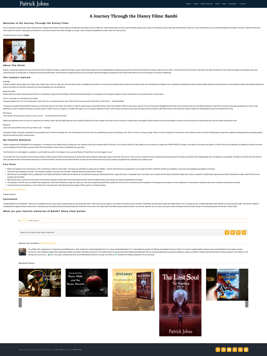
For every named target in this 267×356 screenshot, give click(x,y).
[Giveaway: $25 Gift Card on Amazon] (86, 270)
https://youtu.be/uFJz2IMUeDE (14, 190)
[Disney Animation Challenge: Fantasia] (227, 270)
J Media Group (77, 349)
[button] (20, 302)
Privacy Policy (58, 349)
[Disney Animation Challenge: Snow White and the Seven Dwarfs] (40, 270)
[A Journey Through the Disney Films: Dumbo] (180, 270)
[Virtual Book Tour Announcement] (133, 270)
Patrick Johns (24, 220)
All (40, 220)
